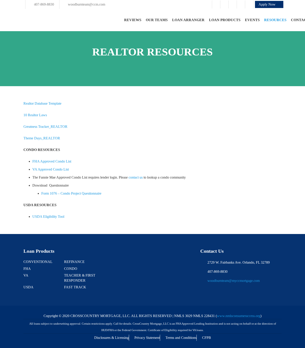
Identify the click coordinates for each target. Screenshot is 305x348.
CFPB (206, 338)
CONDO (70, 269)
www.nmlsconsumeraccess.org (238, 316)
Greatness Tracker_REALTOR (45, 126)
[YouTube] (249, 4)
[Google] (233, 4)
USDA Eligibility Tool (48, 216)
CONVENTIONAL (37, 262)
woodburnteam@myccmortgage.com (233, 281)
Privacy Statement (147, 338)
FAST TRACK (75, 287)
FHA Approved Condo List (51, 161)
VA (25, 275)
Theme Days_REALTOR (41, 138)
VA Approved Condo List (50, 169)
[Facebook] (216, 4)
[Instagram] (224, 4)
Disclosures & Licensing (111, 338)
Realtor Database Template (42, 103)
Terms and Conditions (180, 338)
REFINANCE (74, 262)
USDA (28, 287)
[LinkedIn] (241, 4)
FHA (27, 269)
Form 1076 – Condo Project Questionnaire (71, 193)
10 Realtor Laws (35, 115)
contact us (136, 177)
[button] (269, 4)
